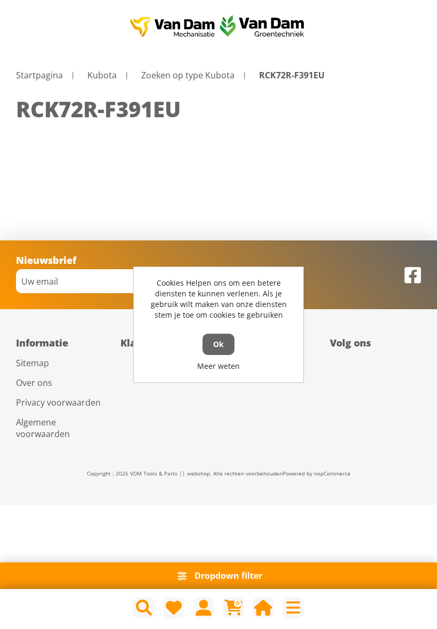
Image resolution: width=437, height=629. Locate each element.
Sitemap (32, 363)
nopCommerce (332, 473)
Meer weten (218, 366)
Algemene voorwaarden (43, 428)
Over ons (34, 383)
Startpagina (39, 75)
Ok (218, 344)
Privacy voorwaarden (58, 402)
